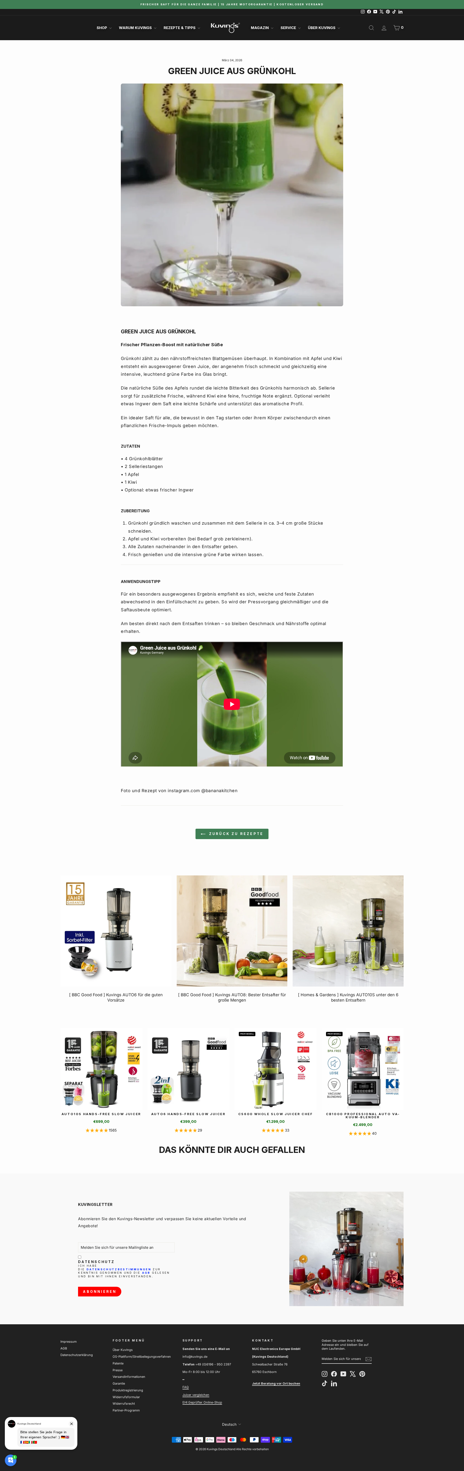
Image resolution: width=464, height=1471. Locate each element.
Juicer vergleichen (195, 1395)
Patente (118, 1363)
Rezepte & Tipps (180, 27)
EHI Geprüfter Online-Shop (202, 1402)
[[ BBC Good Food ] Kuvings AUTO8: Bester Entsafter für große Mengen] (232, 931)
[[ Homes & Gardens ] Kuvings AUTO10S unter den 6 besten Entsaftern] (348, 931)
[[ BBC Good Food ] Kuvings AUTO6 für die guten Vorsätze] (115, 931)
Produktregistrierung (128, 1390)
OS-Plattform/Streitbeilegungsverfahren (142, 1356)
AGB (146, 1272)
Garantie (119, 1383)
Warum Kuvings (136, 27)
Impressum (68, 1341)
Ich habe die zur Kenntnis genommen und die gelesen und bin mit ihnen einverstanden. (124, 1271)
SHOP (102, 27)
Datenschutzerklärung (76, 1355)
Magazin (260, 27)
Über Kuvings (322, 27)
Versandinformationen (129, 1377)
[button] (97, 1130)
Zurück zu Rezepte (235, 834)
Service (289, 27)
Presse (118, 1370)
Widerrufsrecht (124, 1403)
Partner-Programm (126, 1410)
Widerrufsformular (126, 1397)
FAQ (185, 1387)
